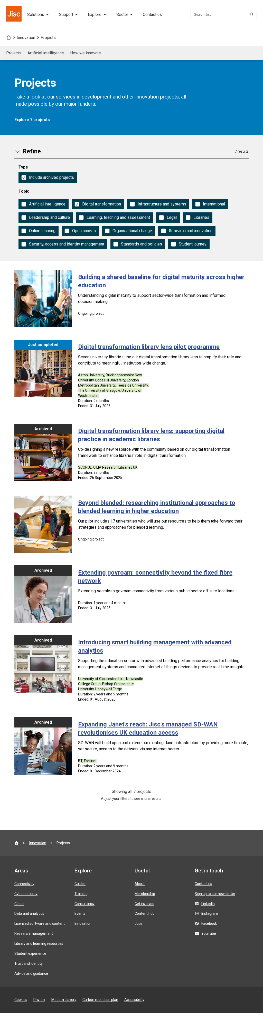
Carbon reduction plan (100, 1000)
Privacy (39, 1000)
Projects (48, 37)
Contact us (152, 14)
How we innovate (85, 53)
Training (81, 894)
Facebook (209, 923)
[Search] (252, 14)
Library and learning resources (38, 943)
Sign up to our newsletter (215, 894)
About (140, 884)
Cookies (20, 1000)
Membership (145, 894)
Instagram (209, 913)
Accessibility (134, 1000)
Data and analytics (29, 913)
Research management (33, 933)
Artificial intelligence (45, 53)
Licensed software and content (39, 923)
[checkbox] (47, 177)
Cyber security (25, 894)
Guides (80, 884)
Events (80, 913)
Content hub (145, 913)
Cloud (19, 904)
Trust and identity (28, 963)
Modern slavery (63, 1000)
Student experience (30, 953)
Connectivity (24, 884)
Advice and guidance (31, 973)
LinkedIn (208, 904)
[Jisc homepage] (14, 14)
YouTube (208, 933)
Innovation (26, 37)
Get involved (144, 904)
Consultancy (84, 904)
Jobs (139, 923)
